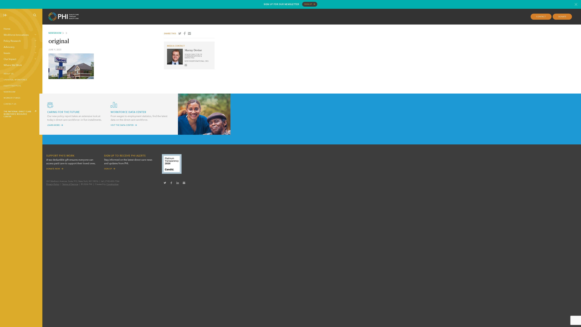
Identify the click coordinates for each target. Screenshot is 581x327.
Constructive (112, 184)
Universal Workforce (15, 80)
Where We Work (13, 65)
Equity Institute (12, 86)
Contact (541, 17)
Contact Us (10, 104)
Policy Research (12, 41)
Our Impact (10, 59)
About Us (9, 74)
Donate (562, 17)
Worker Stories (12, 98)
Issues (7, 53)
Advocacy (9, 47)
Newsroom (9, 92)
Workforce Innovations (16, 35)
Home (7, 29)
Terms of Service (70, 184)
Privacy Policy (52, 184)
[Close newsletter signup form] (576, 4)
